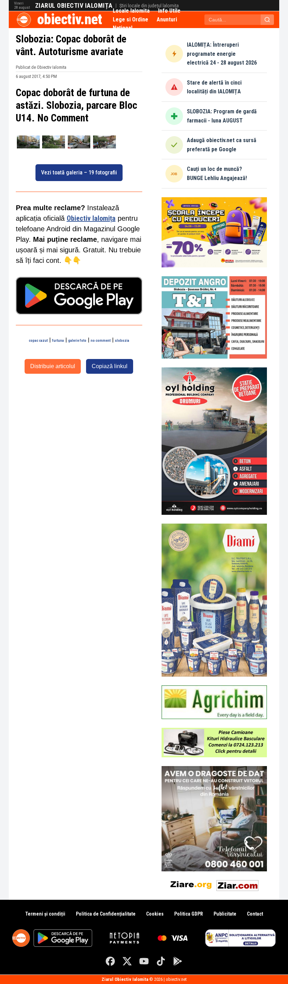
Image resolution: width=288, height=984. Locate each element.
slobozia (122, 341)
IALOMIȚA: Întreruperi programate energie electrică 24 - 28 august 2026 (222, 53)
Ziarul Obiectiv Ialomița (74, 5)
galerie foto (77, 341)
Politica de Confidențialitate (106, 914)
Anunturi (167, 19)
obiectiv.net (69, 19)
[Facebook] (110, 961)
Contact (255, 914)
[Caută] (267, 19)
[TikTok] (160, 961)
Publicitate (225, 914)
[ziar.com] (237, 884)
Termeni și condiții (45, 914)
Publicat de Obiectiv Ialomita (41, 67)
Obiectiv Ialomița (91, 218)
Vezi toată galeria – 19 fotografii (79, 172)
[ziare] (191, 884)
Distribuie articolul (52, 366)
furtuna (58, 341)
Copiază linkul (109, 366)
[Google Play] (177, 961)
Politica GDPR (188, 914)
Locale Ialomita (131, 10)
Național (122, 28)
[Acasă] (24, 19)
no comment (101, 341)
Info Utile (169, 10)
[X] (127, 961)
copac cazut (38, 341)
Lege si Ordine (130, 19)
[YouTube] (144, 961)
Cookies (155, 914)
